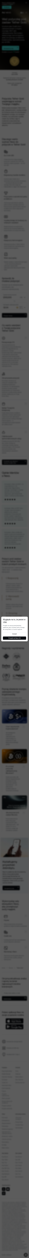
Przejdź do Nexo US (14, 638)
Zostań (14, 634)
